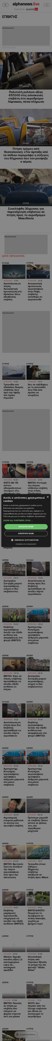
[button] (26, 520)
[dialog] (26, 520)
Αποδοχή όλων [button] (26, 526)
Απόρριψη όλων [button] (26, 533)
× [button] (48, 497)
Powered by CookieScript (26, 544)
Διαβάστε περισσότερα (36, 516)
